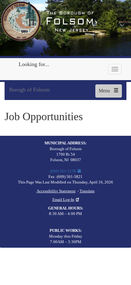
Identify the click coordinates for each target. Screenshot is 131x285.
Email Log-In (63, 200)
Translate (87, 191)
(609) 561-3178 (63, 171)
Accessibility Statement (56, 191)
